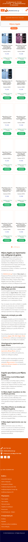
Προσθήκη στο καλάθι (7, 62)
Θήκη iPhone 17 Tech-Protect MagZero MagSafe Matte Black (7, 153)
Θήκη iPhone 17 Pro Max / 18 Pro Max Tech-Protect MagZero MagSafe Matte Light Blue (7, 47)
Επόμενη (17, 247)
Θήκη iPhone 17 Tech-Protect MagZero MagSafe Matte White (7, 117)
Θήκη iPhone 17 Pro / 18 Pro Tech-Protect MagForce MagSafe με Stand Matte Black (21, 225)
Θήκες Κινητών (15, 17)
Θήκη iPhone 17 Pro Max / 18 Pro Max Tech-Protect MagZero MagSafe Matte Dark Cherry (21, 47)
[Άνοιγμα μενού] (3, 10)
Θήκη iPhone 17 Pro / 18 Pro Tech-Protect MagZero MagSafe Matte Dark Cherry (21, 82)
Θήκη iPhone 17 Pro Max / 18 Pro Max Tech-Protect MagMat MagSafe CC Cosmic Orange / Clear (21, 154)
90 (14, 247)
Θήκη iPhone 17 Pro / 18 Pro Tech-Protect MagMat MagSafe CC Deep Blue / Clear (7, 189)
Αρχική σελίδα (8, 17)
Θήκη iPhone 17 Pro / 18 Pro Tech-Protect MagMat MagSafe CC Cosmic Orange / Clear (21, 189)
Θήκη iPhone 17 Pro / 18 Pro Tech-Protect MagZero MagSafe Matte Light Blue (7, 82)
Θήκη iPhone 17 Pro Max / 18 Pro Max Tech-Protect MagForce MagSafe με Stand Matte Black (7, 225)
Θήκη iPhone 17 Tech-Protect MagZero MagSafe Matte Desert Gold (21, 118)
